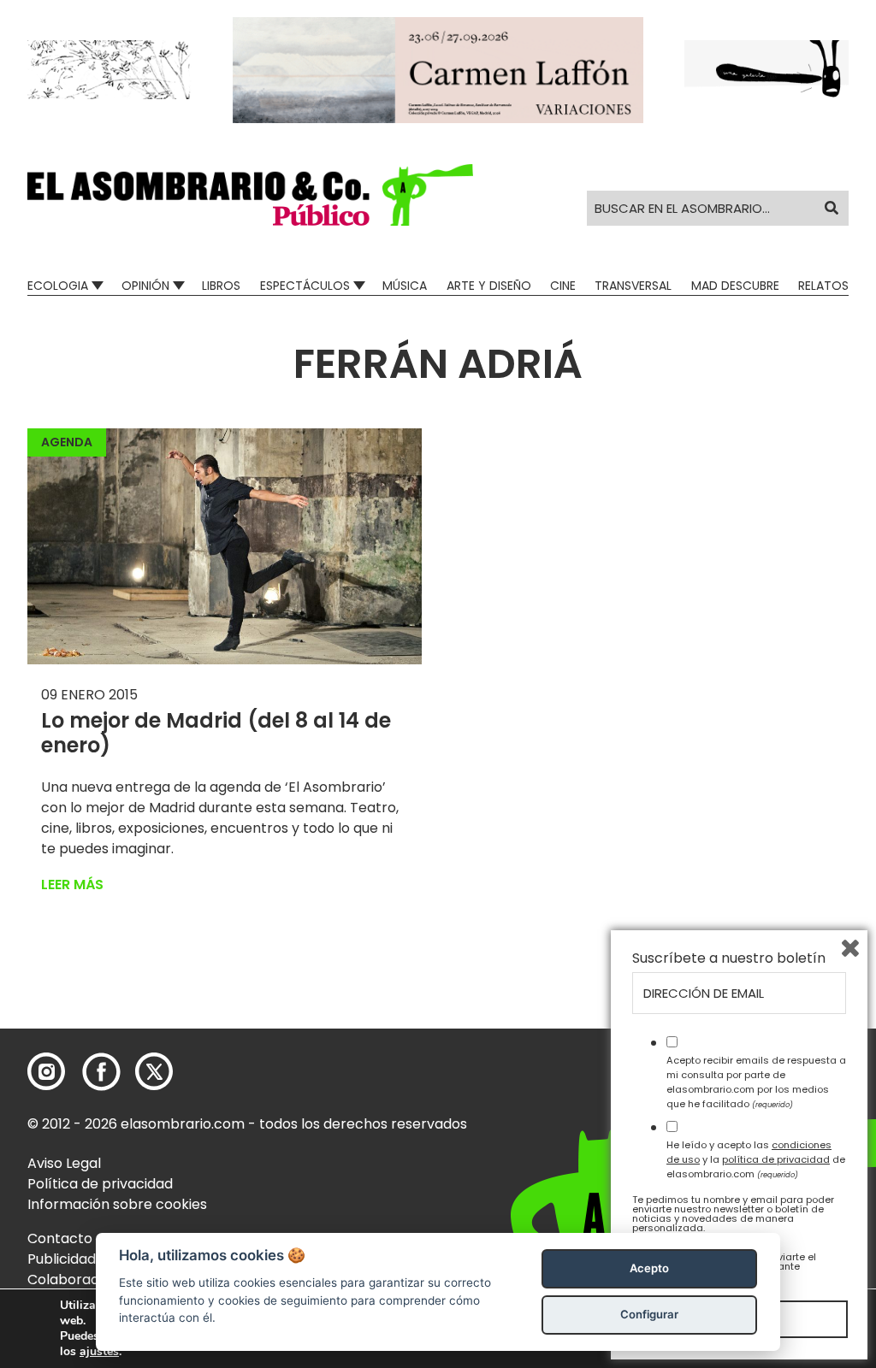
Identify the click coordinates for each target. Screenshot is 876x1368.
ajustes (99, 1351)
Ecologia (57, 285)
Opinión (145, 285)
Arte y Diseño (489, 285)
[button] (250, 195)
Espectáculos (305, 285)
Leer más (72, 884)
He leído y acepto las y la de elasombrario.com (755, 1159)
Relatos (823, 285)
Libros (221, 285)
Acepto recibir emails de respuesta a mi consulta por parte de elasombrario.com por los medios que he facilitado (756, 1081)
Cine (563, 285)
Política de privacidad (100, 1184)
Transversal (633, 285)
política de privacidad (776, 1159)
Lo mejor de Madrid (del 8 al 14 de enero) (216, 732)
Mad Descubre (735, 285)
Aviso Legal (64, 1163)
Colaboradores (78, 1279)
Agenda (66, 442)
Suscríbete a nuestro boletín (729, 958)
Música (404, 285)
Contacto (59, 1238)
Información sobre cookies (117, 1204)
